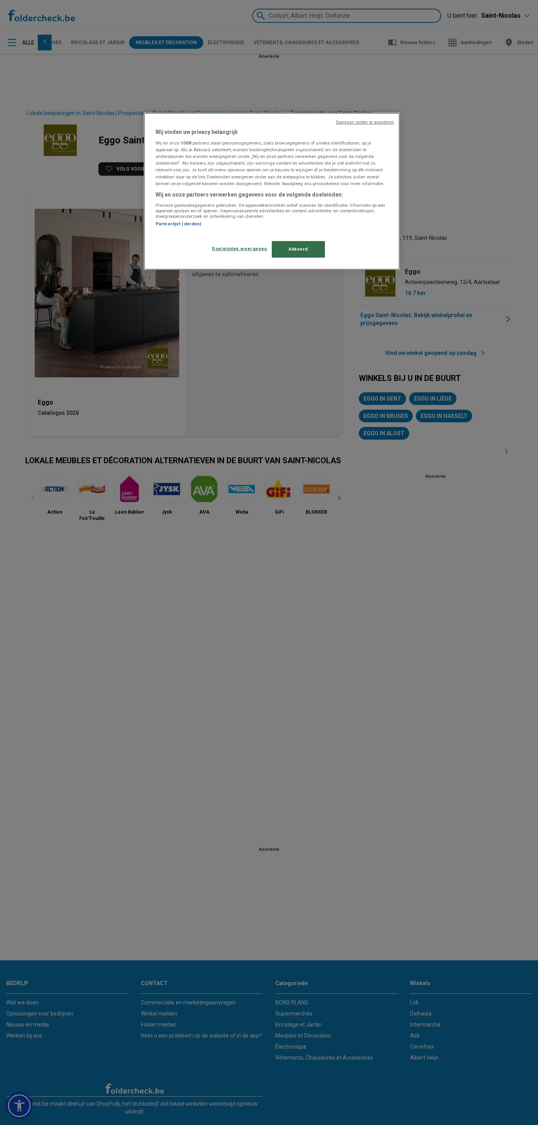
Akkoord (298, 249)
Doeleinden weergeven (239, 248)
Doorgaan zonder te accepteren (365, 122)
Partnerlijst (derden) (178, 223)
